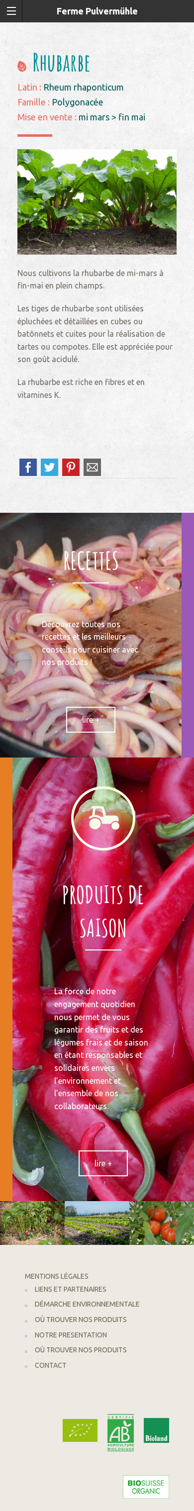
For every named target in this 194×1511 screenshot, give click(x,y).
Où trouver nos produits (81, 1319)
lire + (90, 719)
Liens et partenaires (70, 1289)
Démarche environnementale (87, 1304)
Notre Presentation (71, 1335)
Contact (51, 1365)
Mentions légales (57, 1276)
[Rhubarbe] (97, 200)
